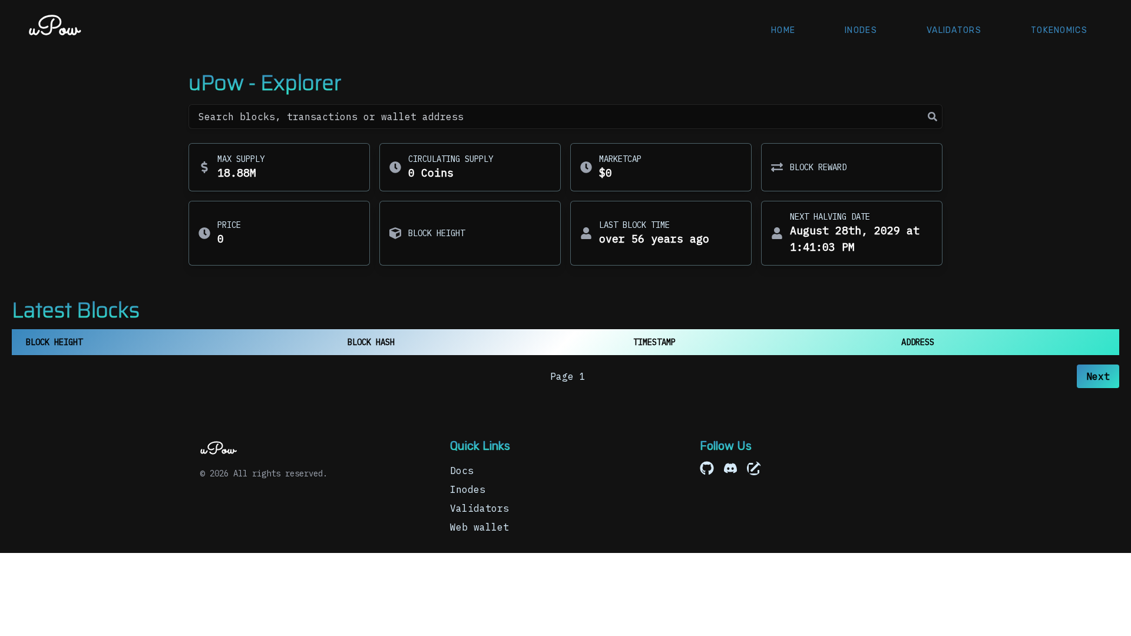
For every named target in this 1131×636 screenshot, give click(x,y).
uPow (54, 29)
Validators (954, 30)
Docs (462, 470)
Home (783, 30)
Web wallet (479, 527)
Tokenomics (1059, 30)
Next (1098, 376)
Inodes (861, 30)
